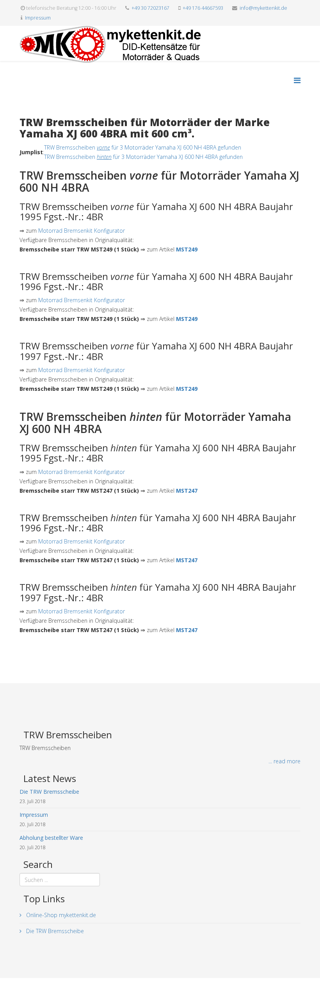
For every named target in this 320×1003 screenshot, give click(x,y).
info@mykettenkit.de (263, 8)
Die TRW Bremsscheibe (54, 931)
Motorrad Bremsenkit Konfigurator (81, 230)
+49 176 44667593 (203, 8)
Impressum (38, 17)
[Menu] (297, 80)
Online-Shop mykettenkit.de (60, 915)
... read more (284, 761)
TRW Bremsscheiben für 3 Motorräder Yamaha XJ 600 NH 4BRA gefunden (142, 147)
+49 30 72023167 (150, 8)
